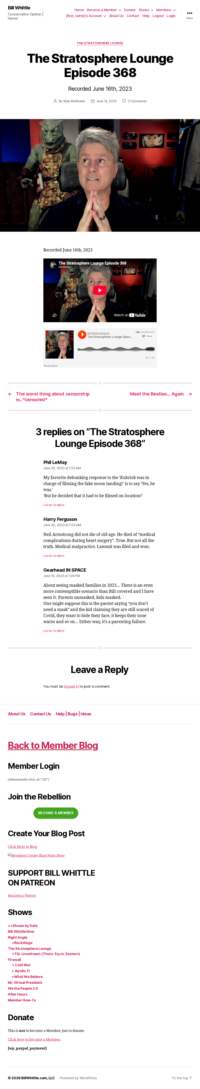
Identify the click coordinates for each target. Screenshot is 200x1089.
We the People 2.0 (23, 988)
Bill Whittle (19, 7)
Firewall (14, 960)
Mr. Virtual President (25, 982)
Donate (130, 10)
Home (79, 10)
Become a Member (102, 10)
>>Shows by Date (23, 926)
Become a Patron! (22, 895)
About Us (116, 16)
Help (145, 16)
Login (171, 16)
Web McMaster (74, 101)
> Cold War (21, 965)
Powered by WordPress (78, 1078)
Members (163, 10)
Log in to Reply (54, 505)
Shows (144, 10)
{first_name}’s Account (84, 16)
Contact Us (40, 713)
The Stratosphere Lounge (100, 43)
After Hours (17, 994)
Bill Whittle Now (21, 931)
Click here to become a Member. (34, 1039)
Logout (158, 16)
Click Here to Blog (22, 847)
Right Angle (17, 937)
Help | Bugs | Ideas (73, 713)
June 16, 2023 (106, 101)
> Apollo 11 (21, 971)
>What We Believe (27, 977)
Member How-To (22, 1000)
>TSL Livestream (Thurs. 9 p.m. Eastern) (46, 954)
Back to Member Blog (53, 745)
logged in (71, 686)
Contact (133, 16)
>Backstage (22, 943)
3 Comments (137, 101)
